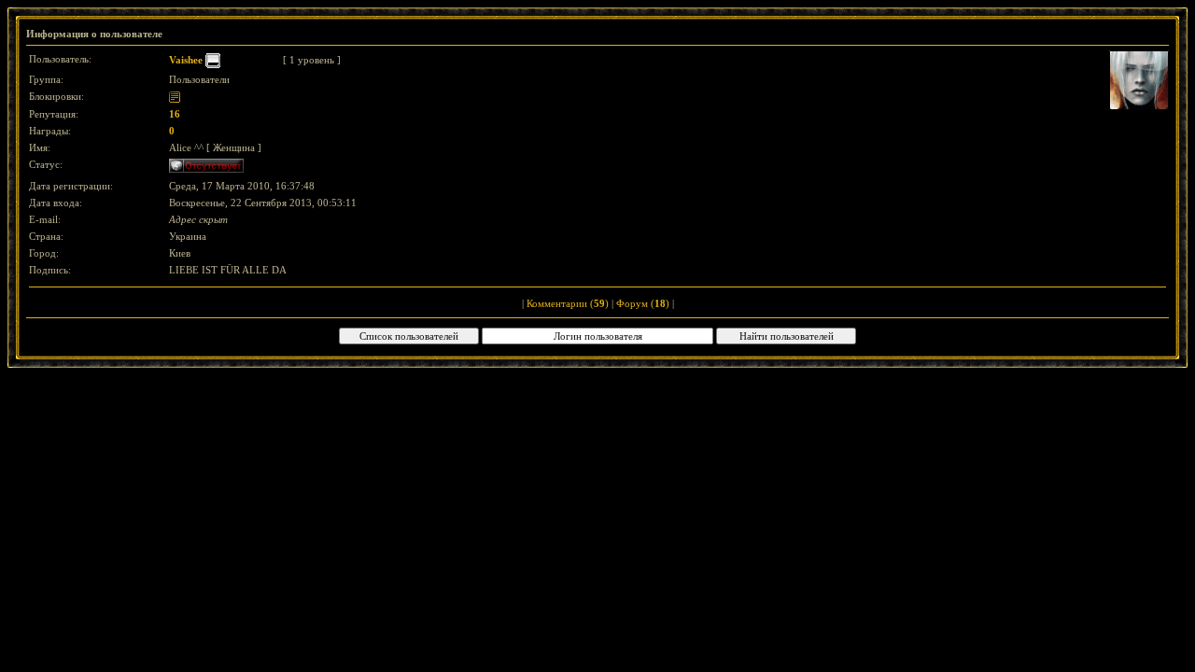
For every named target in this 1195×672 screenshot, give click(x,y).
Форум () (642, 303)
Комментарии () (568, 303)
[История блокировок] (174, 96)
